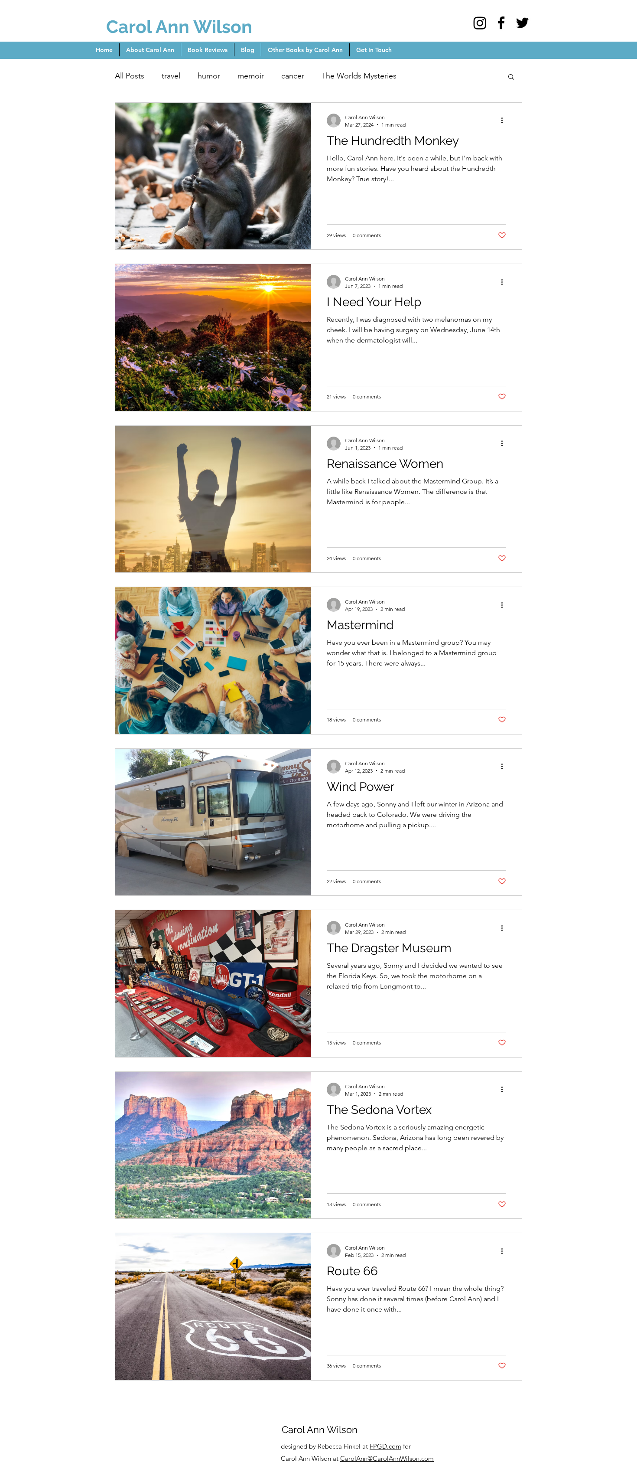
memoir (250, 76)
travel (171, 76)
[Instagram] (479, 22)
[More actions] (505, 120)
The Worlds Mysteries (359, 76)
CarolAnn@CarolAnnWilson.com (387, 1458)
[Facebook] (501, 22)
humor (209, 76)
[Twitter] (522, 22)
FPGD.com (385, 1446)
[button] (511, 77)
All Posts (129, 76)
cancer (292, 76)
